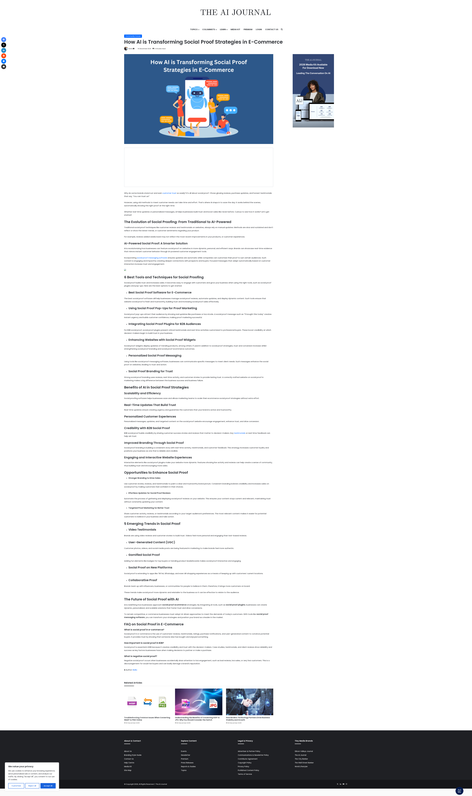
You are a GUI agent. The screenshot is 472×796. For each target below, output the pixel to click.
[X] (337, 784)
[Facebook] (3, 39)
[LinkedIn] (340, 784)
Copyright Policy (244, 763)
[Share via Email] (3, 66)
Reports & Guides (188, 766)
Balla (131, 49)
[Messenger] (3, 61)
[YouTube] (343, 784)
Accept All (48, 786)
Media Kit (235, 29)
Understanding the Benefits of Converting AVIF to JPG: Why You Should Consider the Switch (197, 718)
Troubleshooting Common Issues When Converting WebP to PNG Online (147, 718)
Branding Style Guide (132, 755)
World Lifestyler (301, 766)
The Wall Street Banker (304, 763)
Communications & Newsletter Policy (253, 755)
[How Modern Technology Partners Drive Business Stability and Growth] (249, 702)
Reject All (32, 786)
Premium (248, 29)
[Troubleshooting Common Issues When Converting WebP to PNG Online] (147, 702)
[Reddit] (3, 55)
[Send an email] (133, 49)
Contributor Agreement (248, 759)
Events (184, 751)
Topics (194, 29)
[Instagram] (346, 784)
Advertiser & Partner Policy (249, 751)
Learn (223, 29)
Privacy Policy (243, 766)
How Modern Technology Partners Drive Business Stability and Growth (248, 718)
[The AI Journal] (236, 13)
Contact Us (271, 29)
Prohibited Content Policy (248, 770)
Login (259, 29)
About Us (128, 751)
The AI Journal (300, 755)
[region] (32, 776)
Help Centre (129, 763)
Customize (16, 786)
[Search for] (282, 29)
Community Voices (133, 36)
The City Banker (301, 759)
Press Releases (187, 763)
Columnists (208, 29)
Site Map (127, 770)
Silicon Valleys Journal (304, 751)
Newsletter (185, 755)
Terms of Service (245, 774)
